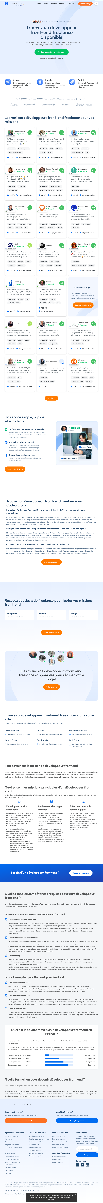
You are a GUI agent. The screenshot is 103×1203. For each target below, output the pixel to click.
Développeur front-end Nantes (50, 744)
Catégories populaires (37, 1133)
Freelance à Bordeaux (60, 1147)
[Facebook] (77, 1164)
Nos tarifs (8, 1139)
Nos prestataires (10, 1167)
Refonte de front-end (46, 617)
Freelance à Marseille (60, 1142)
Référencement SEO (36, 1142)
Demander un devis (12, 1157)
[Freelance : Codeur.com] (15, 3)
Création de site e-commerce (39, 1139)
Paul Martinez (51, 322)
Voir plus (50, 398)
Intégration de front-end (15, 617)
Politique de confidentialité (25, 1190)
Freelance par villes (60, 1133)
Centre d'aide (57, 1159)
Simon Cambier (49, 282)
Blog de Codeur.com (12, 1145)
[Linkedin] (87, 1164)
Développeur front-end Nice (82, 734)
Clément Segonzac (50, 245)
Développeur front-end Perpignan (51, 734)
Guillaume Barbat (18, 244)
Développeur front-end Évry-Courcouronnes (82, 745)
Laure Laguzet (52, 361)
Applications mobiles (36, 1153)
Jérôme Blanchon (81, 360)
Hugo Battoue (19, 131)
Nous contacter (57, 1162)
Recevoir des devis (83, 305)
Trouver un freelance (81, 873)
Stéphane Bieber (82, 169)
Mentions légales (10, 1190)
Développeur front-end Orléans (18, 734)
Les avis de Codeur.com (13, 1147)
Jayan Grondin (84, 131)
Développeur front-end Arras (17, 744)
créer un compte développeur (52, 58)
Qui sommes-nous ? (12, 1136)
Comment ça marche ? (60, 1157)
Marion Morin (19, 169)
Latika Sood (51, 131)
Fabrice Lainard (17, 324)
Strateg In (18, 282)
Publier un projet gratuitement (51, 52)
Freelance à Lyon (58, 1139)
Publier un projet (85, 4)
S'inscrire (87, 1155)
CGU (37, 1190)
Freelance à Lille (58, 1145)
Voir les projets (42, 4)
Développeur (18, 1105)
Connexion (71, 4)
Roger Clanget (52, 169)
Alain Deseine (51, 206)
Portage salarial (10, 1170)
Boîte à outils (9, 1142)
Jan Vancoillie (19, 206)
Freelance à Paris (58, 1136)
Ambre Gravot (84, 244)
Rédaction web (34, 1145)
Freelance (8, 1105)
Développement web (36, 1136)
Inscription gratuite (57, 4)
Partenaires (9, 1173)
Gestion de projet (35, 1156)
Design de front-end (77, 617)
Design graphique (35, 1147)
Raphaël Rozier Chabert (84, 206)
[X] (82, 1164)
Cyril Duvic (18, 360)
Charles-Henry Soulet (84, 322)
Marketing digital (35, 1150)
